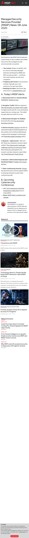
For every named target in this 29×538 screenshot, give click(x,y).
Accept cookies (14, 536)
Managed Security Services (10, 240)
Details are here (13, 100)
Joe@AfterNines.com (19, 91)
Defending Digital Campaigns (13, 136)
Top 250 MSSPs (6, 269)
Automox (17, 127)
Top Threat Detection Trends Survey (12, 154)
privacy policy (23, 532)
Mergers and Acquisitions (10, 307)
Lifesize (24, 168)
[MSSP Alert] (8, 3)
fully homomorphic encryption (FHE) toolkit (14, 107)
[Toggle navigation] (26, 3)
